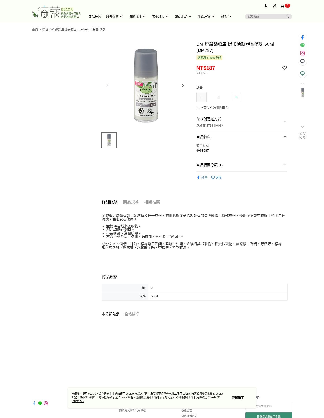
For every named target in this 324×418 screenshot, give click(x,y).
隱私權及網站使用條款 (132, 410)
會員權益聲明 (189, 416)
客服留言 (186, 410)
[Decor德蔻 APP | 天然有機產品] (56, 11)
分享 (204, 177)
